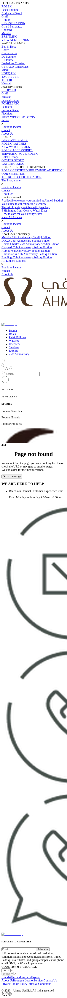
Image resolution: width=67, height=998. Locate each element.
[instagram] (10, 994)
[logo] (12, 934)
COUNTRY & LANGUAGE (19, 966)
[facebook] (6, 994)
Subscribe (42, 949)
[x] (3, 994)
